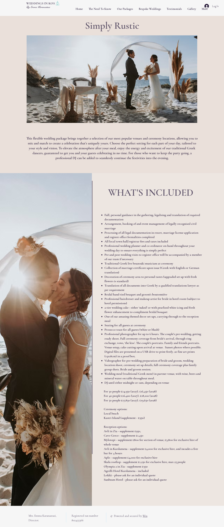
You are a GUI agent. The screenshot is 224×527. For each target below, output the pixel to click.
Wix (145, 516)
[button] (112, 79)
